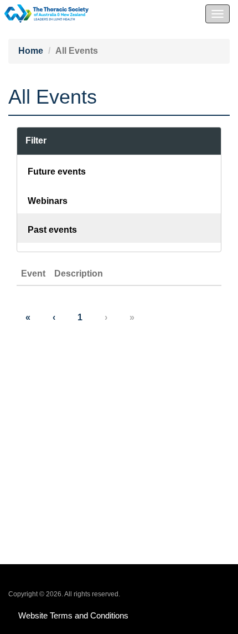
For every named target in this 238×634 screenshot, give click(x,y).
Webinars (48, 201)
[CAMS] (44, 11)
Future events (57, 171)
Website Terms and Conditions (73, 615)
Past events (52, 229)
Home (30, 50)
